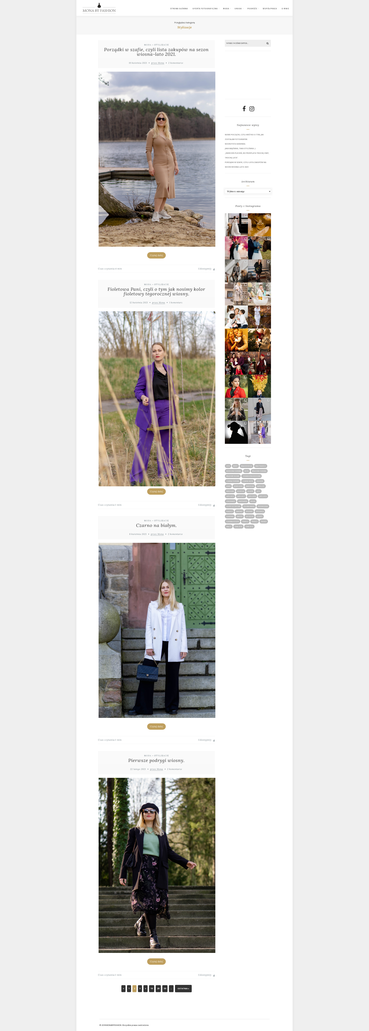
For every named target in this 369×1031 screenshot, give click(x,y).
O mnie (285, 8)
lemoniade (230, 501)
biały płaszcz (260, 466)
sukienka (229, 516)
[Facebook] (244, 110)
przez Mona (157, 63)
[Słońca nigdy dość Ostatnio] (236, 293)
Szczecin (249, 516)
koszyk (250, 491)
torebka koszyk (232, 521)
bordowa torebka (233, 471)
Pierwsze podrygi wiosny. (156, 760)
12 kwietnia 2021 (139, 302)
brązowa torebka (259, 471)
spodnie (249, 511)
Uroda (238, 8)
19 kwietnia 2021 (138, 63)
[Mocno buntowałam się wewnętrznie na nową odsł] (259, 432)
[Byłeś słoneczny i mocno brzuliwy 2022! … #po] (236, 340)
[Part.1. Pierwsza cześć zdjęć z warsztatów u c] (259, 247)
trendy (264, 521)
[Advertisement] (247, 76)
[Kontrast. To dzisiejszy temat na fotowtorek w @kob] (236, 432)
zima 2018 (238, 527)
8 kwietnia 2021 (138, 534)
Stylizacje (161, 45)
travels (245, 521)
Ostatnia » (183, 988)
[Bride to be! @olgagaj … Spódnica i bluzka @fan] (236, 224)
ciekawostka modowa (251, 476)
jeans (228, 486)
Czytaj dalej (156, 255)
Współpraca (270, 8)
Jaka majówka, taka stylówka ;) (240, 148)
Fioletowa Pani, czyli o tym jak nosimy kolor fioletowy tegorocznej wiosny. (156, 291)
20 (158, 988)
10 (151, 988)
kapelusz (260, 486)
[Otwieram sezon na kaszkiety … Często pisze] (259, 409)
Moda (226, 8)
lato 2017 (241, 496)
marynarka (242, 501)
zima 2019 (249, 527)
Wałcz (228, 527)
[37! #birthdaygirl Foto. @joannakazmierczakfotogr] (236, 270)
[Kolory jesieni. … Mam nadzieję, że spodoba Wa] (259, 386)
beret (235, 466)
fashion (260, 481)
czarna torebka (232, 481)
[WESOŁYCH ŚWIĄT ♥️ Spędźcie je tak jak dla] (259, 340)
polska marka (249, 506)
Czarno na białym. (156, 525)
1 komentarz (175, 302)
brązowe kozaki (232, 476)
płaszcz (229, 511)
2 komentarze (175, 63)
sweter (239, 516)
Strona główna (179, 8)
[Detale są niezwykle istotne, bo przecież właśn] (259, 224)
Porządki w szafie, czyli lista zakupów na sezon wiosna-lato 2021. (156, 52)
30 (165, 988)
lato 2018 (252, 496)
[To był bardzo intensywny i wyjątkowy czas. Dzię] (236, 363)
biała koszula (246, 466)
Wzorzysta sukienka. (235, 144)
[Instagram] (251, 110)
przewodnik (263, 506)
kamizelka (250, 486)
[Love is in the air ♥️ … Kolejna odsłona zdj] (236, 247)
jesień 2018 (238, 486)
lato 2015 (230, 496)
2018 (228, 466)
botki (246, 471)
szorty (259, 516)
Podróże (252, 8)
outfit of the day (233, 506)
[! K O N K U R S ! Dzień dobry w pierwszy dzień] (259, 293)
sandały (239, 511)
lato (258, 491)
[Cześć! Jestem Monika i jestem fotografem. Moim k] (236, 409)
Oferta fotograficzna (205, 8)
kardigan (230, 491)
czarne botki (248, 481)
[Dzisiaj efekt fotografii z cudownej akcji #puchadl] (236, 386)
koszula (240, 491)
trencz (254, 521)
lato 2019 (263, 496)
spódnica (260, 511)
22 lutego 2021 (138, 769)
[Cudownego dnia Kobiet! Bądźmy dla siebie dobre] (259, 270)
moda (253, 501)
